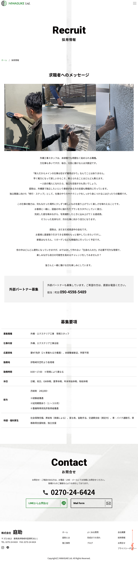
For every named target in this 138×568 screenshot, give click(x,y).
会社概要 (121, 532)
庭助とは (66, 537)
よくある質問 (93, 532)
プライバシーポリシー (127, 548)
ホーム (4, 60)
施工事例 (66, 543)
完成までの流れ (93, 537)
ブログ (90, 543)
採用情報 (121, 537)
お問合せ (121, 543)
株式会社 (11, 533)
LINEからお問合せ (38, 503)
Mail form (78, 503)
